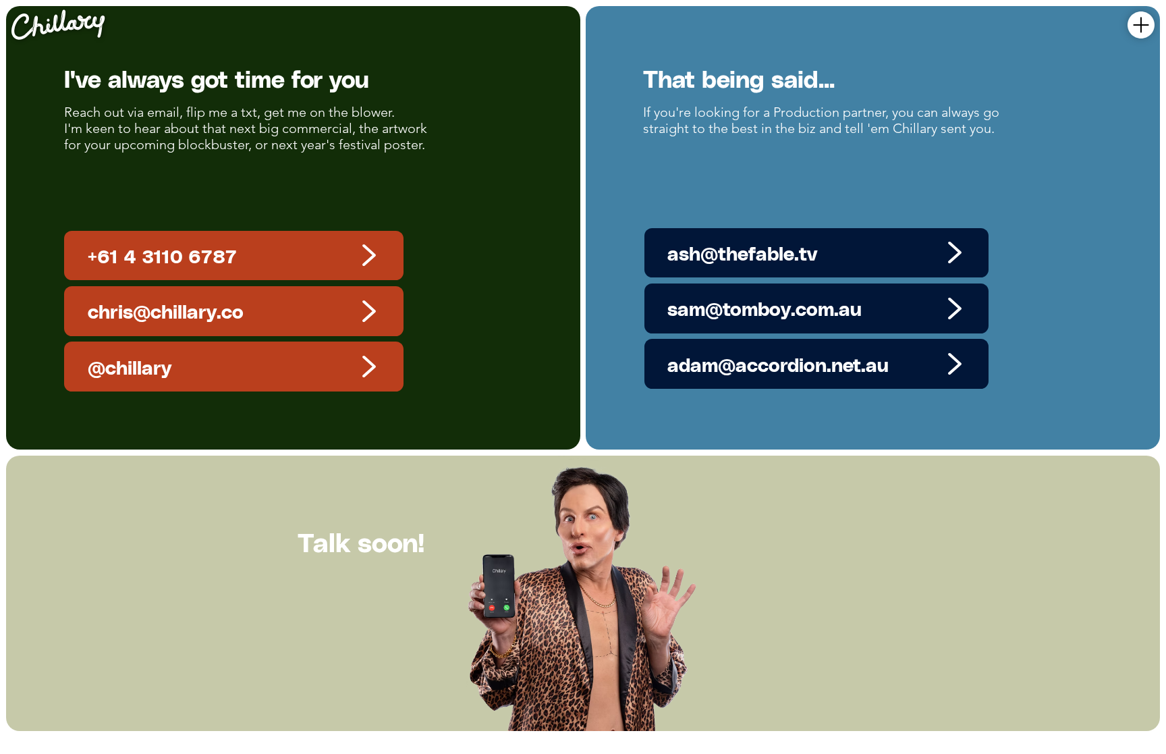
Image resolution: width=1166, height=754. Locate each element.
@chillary (129, 367)
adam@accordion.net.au (778, 364)
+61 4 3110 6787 (162, 255)
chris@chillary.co (166, 311)
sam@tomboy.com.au (764, 308)
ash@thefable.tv (742, 253)
